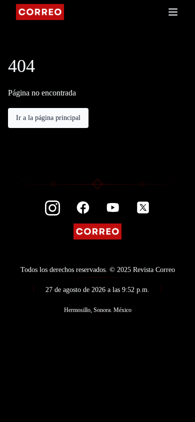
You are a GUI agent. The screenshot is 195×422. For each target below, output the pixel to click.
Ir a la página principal (48, 118)
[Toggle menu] (173, 12)
